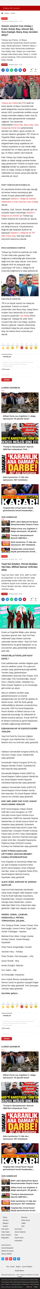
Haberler (7, 13)
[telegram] (16, 70)
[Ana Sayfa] (2, 13)
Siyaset (5, 1226)
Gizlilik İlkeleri (19, 1270)
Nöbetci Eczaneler (7, 1251)
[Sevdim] (12, 345)
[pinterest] (24, 70)
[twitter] (7, 70)
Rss (8, 1266)
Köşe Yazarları (6, 1235)
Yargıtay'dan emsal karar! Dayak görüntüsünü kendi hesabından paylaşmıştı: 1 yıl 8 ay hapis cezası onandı (19, 509)
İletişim (18, 1266)
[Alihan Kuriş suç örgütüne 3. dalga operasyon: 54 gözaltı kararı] (20, 402)
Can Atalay (24, 316)
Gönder (7, 380)
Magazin (5, 1223)
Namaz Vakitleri (6, 1254)
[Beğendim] (3, 345)
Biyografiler (5, 1237)
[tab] (6, 356)
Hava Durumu (6, 1245)
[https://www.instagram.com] (6, 1258)
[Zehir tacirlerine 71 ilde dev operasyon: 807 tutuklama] (20, 464)
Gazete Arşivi (19, 1237)
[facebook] (3, 70)
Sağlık (23, 1223)
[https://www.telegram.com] (18, 1258)
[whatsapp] (11, 70)
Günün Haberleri (20, 1232)
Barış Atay (28, 125)
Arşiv (16, 1235)
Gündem (13, 13)
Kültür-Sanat (25, 1220)
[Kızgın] (22, 345)
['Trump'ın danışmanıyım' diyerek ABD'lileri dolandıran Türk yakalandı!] (20, 433)
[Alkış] (8, 345)
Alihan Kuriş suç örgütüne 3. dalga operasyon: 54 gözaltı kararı (19, 417)
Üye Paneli (18, 1229)
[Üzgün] (36, 345)
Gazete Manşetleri (7, 1248)
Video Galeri (5, 1232)
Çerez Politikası (27, 1266)
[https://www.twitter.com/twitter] (2, 1258)
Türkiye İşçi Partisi (9, 103)
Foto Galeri (5, 1229)
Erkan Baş (18, 125)
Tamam (35, 1287)
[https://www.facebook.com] (10, 1258)
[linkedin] (20, 70)
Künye (12, 1266)
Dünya (5, 1217)
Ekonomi (24, 1217)
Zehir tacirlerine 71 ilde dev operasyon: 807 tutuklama (16, 478)
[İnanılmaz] (31, 345)
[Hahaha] (26, 345)
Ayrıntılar (29, 1287)
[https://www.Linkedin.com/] (14, 1258)
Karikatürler (18, 1240)
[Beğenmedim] (17, 345)
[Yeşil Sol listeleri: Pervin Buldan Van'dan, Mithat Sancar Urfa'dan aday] (20, 616)
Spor (23, 1226)
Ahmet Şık (15, 128)
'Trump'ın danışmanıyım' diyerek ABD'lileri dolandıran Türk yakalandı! (18, 448)
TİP (23, 103)
